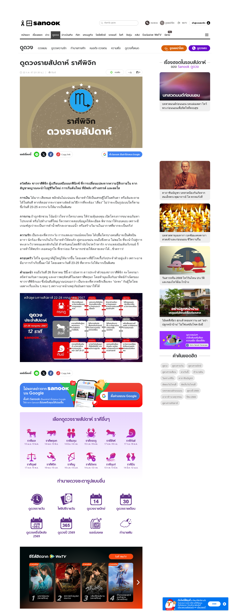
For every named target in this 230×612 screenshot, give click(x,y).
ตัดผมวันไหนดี (169, 384)
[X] (43, 154)
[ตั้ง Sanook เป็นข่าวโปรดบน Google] (81, 393)
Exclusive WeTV (152, 35)
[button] (102, 23)
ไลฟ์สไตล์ (101, 35)
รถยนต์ (112, 35)
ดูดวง (55, 35)
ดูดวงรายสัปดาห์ (170, 403)
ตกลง (214, 604)
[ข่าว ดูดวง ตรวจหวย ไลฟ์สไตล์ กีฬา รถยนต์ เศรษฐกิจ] (40, 23)
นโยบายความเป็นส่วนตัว (186, 607)
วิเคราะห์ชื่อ (168, 378)
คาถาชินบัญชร (186, 378)
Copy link (66, 154)
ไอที (121, 35)
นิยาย (167, 35)
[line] (36, 154)
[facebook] (50, 154)
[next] (138, 582)
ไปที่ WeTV (121, 556)
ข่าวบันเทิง (67, 35)
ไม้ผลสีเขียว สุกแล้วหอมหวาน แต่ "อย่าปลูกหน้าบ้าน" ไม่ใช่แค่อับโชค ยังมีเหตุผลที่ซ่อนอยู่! (184, 324)
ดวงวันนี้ (185, 371)
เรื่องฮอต (37, 35)
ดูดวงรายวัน (178, 365)
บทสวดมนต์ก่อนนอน (172, 390)
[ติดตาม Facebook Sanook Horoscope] (185, 340)
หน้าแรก (25, 35)
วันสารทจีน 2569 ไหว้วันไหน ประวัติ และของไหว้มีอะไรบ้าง (183, 280)
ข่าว (47, 35)
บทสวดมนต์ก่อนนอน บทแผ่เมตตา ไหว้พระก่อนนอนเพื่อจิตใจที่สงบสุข (184, 106)
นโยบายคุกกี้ (201, 607)
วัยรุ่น (129, 35)
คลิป (137, 35)
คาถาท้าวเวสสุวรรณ (172, 396)
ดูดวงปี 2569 (193, 390)
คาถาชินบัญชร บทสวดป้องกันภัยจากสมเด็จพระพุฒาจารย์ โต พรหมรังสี (183, 195)
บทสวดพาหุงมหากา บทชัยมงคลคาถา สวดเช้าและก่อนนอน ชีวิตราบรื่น (184, 237)
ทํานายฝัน (198, 371)
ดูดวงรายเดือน (169, 371)
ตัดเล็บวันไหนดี (188, 384)
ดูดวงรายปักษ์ (194, 365)
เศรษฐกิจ (88, 35)
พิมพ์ (53, 72)
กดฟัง (117, 72)
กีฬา (78, 35)
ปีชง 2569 (191, 396)
